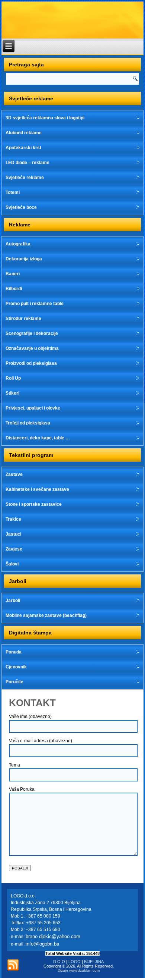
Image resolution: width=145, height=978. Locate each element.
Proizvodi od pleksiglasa (31, 363)
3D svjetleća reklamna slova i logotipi (45, 117)
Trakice (13, 519)
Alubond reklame (24, 132)
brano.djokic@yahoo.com (53, 936)
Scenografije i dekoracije (32, 333)
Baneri (13, 273)
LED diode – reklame (27, 162)
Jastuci (13, 534)
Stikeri (12, 393)
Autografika (18, 244)
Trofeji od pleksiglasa (28, 423)
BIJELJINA (94, 961)
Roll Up (13, 378)
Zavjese (14, 549)
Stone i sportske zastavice (34, 504)
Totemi (13, 192)
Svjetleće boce (21, 207)
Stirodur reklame (23, 318)
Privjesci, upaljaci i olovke (33, 408)
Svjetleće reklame (25, 177)
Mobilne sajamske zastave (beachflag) (46, 615)
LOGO (74, 961)
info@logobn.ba (42, 944)
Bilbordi (14, 288)
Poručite (14, 681)
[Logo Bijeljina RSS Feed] (13, 965)
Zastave (14, 474)
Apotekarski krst (23, 147)
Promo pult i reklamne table (35, 303)
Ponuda (14, 652)
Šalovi (12, 564)
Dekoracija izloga (24, 258)
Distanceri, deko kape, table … (38, 438)
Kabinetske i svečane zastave (37, 489)
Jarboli (13, 600)
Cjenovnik (16, 667)
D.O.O (59, 961)
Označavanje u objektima (32, 348)
